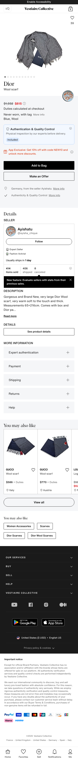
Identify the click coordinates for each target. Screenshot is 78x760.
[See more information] (71, 152)
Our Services (16, 557)
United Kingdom (23, 740)
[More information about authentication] (70, 128)
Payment (15, 366)
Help (12, 407)
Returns (14, 393)
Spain (62, 740)
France (9, 740)
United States (39, 740)
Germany (52, 740)
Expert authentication (23, 352)
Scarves (45, 526)
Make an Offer (39, 176)
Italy (70, 740)
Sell (9, 575)
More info (38, 114)
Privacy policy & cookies (37, 648)
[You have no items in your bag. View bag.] (70, 8)
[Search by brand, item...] (7, 8)
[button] (70, 8)
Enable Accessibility (39, 2)
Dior (9, 84)
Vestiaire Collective (22, 593)
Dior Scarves (14, 536)
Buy (8, 566)
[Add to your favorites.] (33, 470)
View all (39, 502)
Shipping (15, 380)
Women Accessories (19, 526)
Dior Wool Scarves (42, 536)
